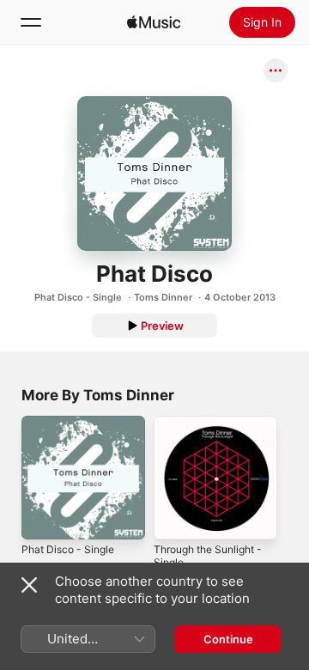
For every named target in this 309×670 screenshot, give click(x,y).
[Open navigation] (31, 22)
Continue (228, 639)
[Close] (29, 585)
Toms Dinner (163, 297)
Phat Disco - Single (78, 297)
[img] (153, 22)
